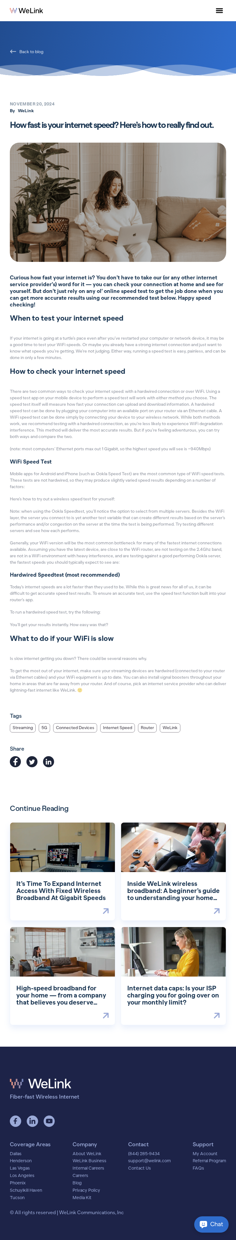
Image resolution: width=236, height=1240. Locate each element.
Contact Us (139, 1168)
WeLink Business (89, 1161)
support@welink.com (149, 1161)
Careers (80, 1175)
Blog (77, 1183)
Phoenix (18, 1183)
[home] (26, 10)
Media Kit (82, 1197)
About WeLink (87, 1153)
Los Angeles (22, 1175)
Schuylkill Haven (26, 1190)
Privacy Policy (86, 1190)
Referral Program (209, 1161)
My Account (205, 1153)
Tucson (17, 1197)
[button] (219, 10)
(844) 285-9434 (144, 1153)
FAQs (198, 1168)
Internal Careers (88, 1168)
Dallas (16, 1153)
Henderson (21, 1161)
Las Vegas (20, 1168)
